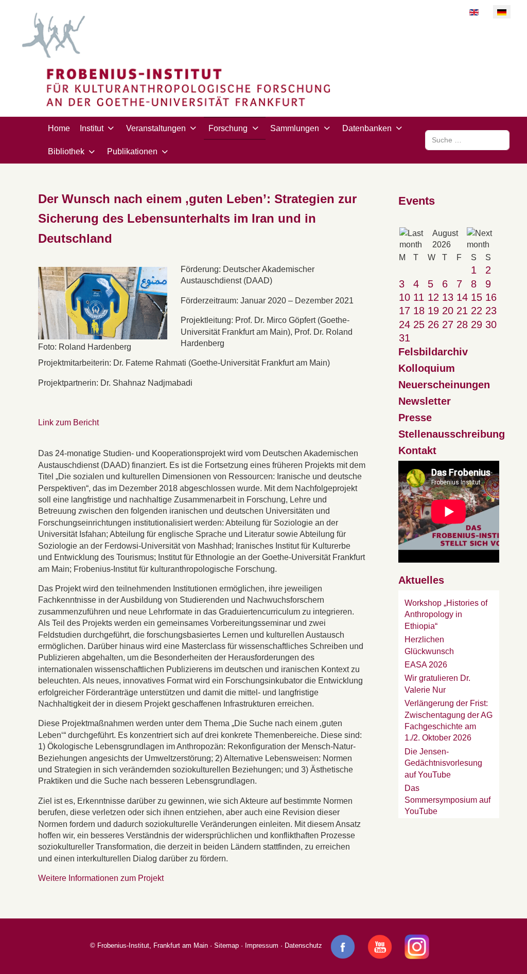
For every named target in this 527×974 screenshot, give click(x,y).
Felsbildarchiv (433, 351)
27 (447, 324)
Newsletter (424, 401)
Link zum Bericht (68, 422)
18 (419, 310)
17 (404, 310)
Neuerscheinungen (444, 384)
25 (419, 324)
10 (404, 297)
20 (447, 310)
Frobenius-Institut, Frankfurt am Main (152, 945)
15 (476, 297)
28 (462, 324)
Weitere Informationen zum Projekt (101, 878)
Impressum (261, 945)
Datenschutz (303, 945)
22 (476, 310)
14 (462, 297)
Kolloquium (426, 368)
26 (433, 324)
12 (433, 297)
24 (404, 324)
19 (433, 310)
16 (491, 297)
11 (418, 297)
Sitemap (226, 945)
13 (447, 297)
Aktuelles (421, 580)
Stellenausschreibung (451, 434)
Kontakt (417, 450)
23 (491, 310)
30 (491, 324)
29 (476, 324)
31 (404, 338)
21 (462, 310)
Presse (415, 417)
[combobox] (467, 140)
